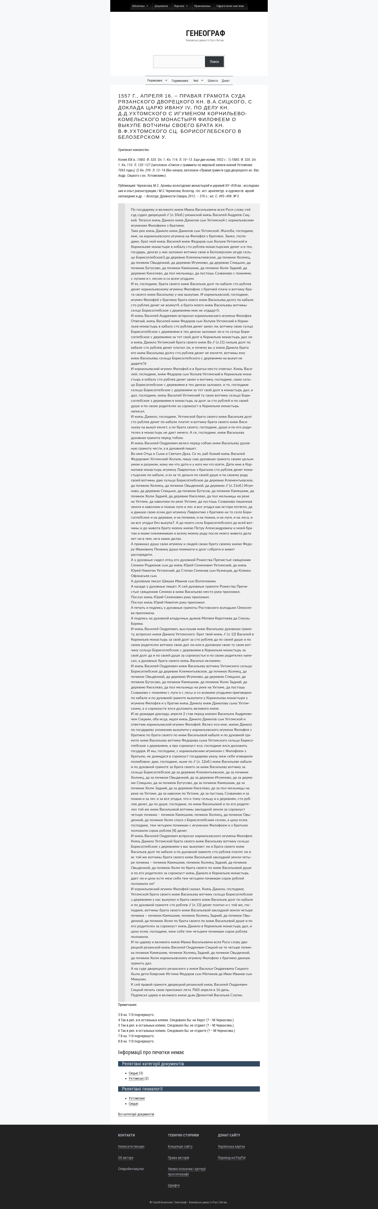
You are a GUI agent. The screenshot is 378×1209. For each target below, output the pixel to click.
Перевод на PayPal (232, 1158)
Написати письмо (131, 1146)
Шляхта (213, 81)
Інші (195, 80)
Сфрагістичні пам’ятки (230, 6)
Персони (179, 6)
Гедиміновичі (180, 81)
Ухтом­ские (137, 1098)
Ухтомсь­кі (137, 1078)
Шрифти (174, 1185)
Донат (226, 81)
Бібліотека (138, 6)
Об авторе (125, 1158)
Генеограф (205, 33)
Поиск (214, 62)
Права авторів (178, 1158)
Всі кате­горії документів (136, 1114)
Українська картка (231, 1146)
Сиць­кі (134, 1073)
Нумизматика (202, 6)
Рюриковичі (154, 80)
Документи (161, 6)
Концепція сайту (180, 1146)
